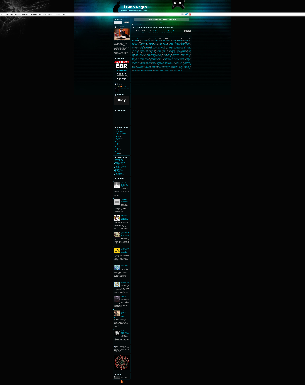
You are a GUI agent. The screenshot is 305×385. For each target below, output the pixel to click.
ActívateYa (178, 47)
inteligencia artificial (145, 63)
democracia (135, 59)
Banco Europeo (187, 47)
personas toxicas (148, 67)
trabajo (160, 44)
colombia (186, 38)
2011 (118, 153)
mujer (178, 65)
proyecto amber (143, 68)
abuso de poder (136, 43)
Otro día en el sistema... (21, 14)
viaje (170, 70)
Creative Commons (120, 162)
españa (174, 40)
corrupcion (158, 50)
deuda (161, 59)
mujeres (184, 65)
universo (166, 44)
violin (174, 70)
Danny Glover (185, 54)
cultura (164, 43)
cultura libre (171, 50)
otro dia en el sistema (174, 38)
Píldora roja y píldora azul (124, 297)
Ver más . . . (117, 107)
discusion (177, 59)
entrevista (156, 60)
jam (157, 63)
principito (187, 67)
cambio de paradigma (154, 48)
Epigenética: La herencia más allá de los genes (125, 267)
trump (169, 54)
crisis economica (153, 42)
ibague (189, 51)
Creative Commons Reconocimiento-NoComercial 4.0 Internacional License (160, 31)
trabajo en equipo (169, 47)
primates (181, 67)
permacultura (186, 52)
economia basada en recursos (140, 38)
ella (134, 60)
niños (141, 44)
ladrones (178, 63)
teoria (150, 70)
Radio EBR (118, 172)
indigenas (136, 63)
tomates (156, 70)
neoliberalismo (167, 52)
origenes (187, 66)
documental (135, 40)
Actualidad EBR (119, 159)
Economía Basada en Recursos (164, 382)
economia (166, 42)
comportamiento (136, 46)
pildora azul (161, 67)
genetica (149, 62)
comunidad (151, 50)
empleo (139, 60)
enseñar (150, 60)
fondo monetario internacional (178, 51)
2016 (118, 144)
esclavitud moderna (144, 51)
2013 (118, 149)
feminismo (159, 51)
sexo (178, 68)
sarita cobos (169, 68)
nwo (184, 42)
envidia (162, 60)
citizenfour (155, 56)
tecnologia (160, 47)
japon (161, 63)
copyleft (144, 46)
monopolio (173, 65)
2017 (118, 143)
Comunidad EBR (119, 160)
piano (155, 67)
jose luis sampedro (169, 63)
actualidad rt (143, 48)
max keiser (148, 65)
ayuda (137, 42)
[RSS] (122, 381)
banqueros (136, 56)
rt (155, 47)
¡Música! (57, 14)
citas (150, 56)
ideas (174, 62)
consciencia (167, 58)
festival (180, 40)
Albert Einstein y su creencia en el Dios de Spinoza (125, 332)
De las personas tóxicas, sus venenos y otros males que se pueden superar (125, 251)
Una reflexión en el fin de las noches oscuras (125, 234)
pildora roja (169, 67)
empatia (136, 51)
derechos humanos (144, 59)
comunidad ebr (157, 40)
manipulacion (137, 52)
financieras (134, 62)
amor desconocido (179, 44)
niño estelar (140, 66)
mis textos (154, 38)
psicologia (186, 40)
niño (134, 66)
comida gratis (171, 56)
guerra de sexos (167, 62)
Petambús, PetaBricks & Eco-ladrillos (121, 168)
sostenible (140, 70)
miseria (154, 65)
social (134, 70)
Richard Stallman (119, 174)
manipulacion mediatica (148, 52)
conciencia (158, 43)
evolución (187, 60)
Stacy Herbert (156, 55)
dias (166, 59)
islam (153, 63)
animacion (172, 55)
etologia (153, 51)
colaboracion (163, 56)
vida (188, 42)
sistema (183, 68)
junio (119, 134)
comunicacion (180, 56)
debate (187, 58)
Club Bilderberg (177, 54)
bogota (144, 43)
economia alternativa (174, 43)
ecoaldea (188, 59)
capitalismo (144, 42)
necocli (189, 65)
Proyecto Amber (119, 170)
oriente (181, 66)
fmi (140, 62)
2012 (118, 151)
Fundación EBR (119, 163)
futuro (133, 47)
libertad (147, 47)
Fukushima (135, 55)
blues (187, 44)
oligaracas (154, 66)
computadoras (143, 50)
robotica (150, 68)
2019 (118, 139)
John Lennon (148, 55)
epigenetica (168, 60)
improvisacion (187, 62)
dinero (160, 42)
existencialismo (185, 43)
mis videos (134, 44)
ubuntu (161, 70)
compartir (150, 43)
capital (163, 48)
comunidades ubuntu (143, 58)
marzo (119, 138)
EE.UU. (135, 48)
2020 (118, 129)
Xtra (64, 14)
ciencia (168, 40)
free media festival (145, 40)
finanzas (166, 51)
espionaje (180, 60)
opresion (160, 66)
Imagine (141, 55)
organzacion (175, 66)
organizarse (167, 66)
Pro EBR (124, 86)
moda (167, 65)
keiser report (140, 47)
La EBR (50, 14)
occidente (147, 66)
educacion (184, 50)
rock (152, 47)
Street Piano (165, 55)
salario (162, 68)
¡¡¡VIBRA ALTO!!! (121, 133)
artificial (182, 55)
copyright (150, 46)
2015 (118, 146)
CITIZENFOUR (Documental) (124, 200)
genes (144, 62)
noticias (175, 52)
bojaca (142, 56)
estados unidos (180, 46)
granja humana (157, 62)
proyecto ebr (151, 54)
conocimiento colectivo (156, 58)
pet (133, 54)
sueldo (146, 70)
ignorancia (179, 62)
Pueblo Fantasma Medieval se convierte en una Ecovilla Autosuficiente (121, 314)
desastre (172, 46)
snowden (188, 68)
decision (178, 50)
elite (190, 50)
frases (187, 46)
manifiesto (140, 65)
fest (172, 42)
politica (144, 54)
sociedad (159, 54)
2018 (118, 141)
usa (133, 42)
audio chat (188, 55)
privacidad (134, 68)
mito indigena (160, 65)
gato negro (178, 42)
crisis (167, 46)
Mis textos (34, 14)
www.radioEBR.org (122, 70)
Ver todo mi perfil (124, 88)
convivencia (175, 58)
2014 (118, 148)
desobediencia (154, 59)
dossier (183, 59)
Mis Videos (42, 14)
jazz (164, 40)
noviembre (121, 131)
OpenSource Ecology (120, 166)
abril (119, 136)
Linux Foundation (119, 165)
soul (164, 54)
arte (177, 55)
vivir (172, 44)
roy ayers (156, 68)
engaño (144, 60)
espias (174, 60)
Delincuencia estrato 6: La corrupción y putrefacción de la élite (125, 218)
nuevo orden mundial (150, 44)
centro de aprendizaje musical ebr (176, 48)
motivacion (159, 52)
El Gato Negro (134, 7)
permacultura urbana (137, 67)
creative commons (159, 46)
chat (147, 56)
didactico (170, 59)
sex (174, 68)
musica (163, 38)
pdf (180, 52)
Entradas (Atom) (143, 24)
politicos (175, 67)
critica (164, 50)
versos (166, 70)
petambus (138, 54)
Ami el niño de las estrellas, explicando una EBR (124, 185)
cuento (182, 58)
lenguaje (185, 63)
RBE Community (119, 173)
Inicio (161, 22)
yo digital (180, 70)
